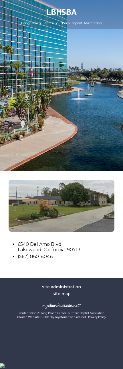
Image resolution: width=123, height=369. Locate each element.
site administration (61, 286)
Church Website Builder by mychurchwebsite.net (51, 317)
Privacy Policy (97, 317)
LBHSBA (62, 12)
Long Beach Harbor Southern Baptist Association (61, 23)
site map (62, 293)
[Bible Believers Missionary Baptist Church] (61, 230)
